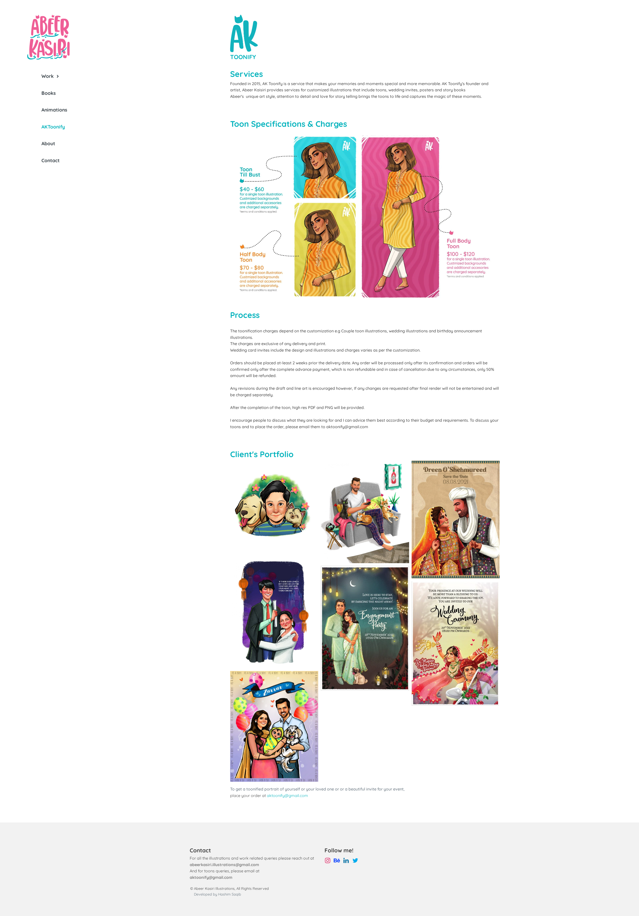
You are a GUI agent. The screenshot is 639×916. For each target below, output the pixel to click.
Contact (50, 160)
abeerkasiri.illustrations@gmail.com (224, 864)
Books (48, 93)
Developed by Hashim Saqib (217, 894)
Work (47, 76)
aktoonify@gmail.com (287, 795)
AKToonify (53, 127)
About (48, 143)
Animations (54, 110)
